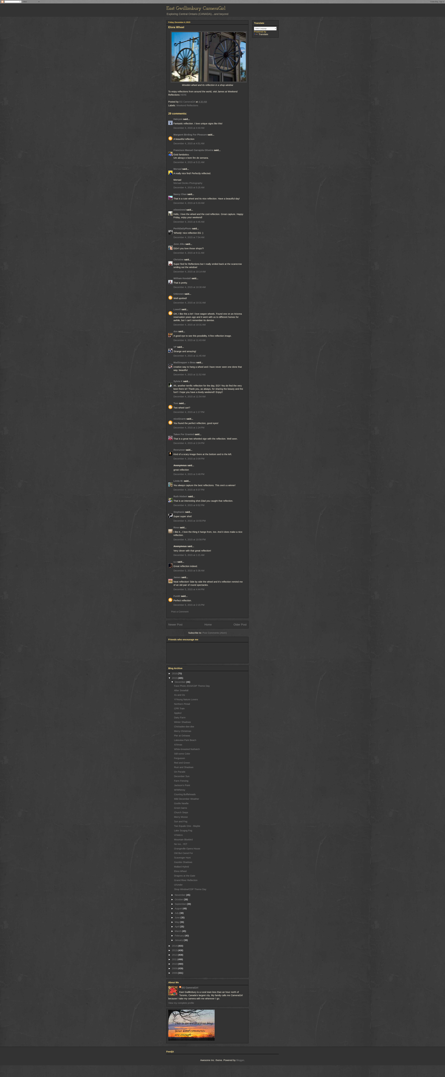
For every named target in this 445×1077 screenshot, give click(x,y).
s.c (175, 562)
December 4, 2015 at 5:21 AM (188, 162)
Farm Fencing (181, 781)
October (179, 899)
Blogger (240, 1060)
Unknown (178, 294)
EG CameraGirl (190, 987)
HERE (183, 95)
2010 (175, 964)
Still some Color (182, 753)
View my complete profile (181, 1003)
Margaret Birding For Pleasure (190, 134)
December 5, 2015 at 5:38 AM (188, 570)
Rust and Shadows (183, 767)
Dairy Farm (180, 717)
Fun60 (176, 596)
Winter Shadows (182, 722)
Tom (175, 403)
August (179, 908)
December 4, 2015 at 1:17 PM (188, 412)
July (177, 913)
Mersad (177, 169)
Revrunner (179, 450)
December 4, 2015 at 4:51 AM (188, 143)
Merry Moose (181, 817)
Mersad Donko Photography (187, 183)
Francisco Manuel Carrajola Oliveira (193, 150)
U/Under (178, 884)
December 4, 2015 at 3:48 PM (188, 474)
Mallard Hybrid (181, 866)
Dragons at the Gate (184, 875)
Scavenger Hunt (182, 857)
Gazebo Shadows (183, 862)
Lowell (177, 309)
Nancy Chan (180, 194)
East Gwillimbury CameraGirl (195, 8)
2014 (175, 946)
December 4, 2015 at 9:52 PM (188, 505)
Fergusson (179, 758)
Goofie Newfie (181, 803)
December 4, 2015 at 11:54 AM (189, 396)
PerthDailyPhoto (182, 228)
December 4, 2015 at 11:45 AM (189, 355)
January (179, 940)
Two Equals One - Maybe (187, 826)
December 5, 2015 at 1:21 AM (188, 555)
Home (208, 624)
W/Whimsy (179, 790)
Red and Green (182, 762)
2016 (175, 673)
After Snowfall (181, 690)
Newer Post (175, 624)
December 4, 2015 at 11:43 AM (189, 340)
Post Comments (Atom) (214, 633)
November (180, 895)
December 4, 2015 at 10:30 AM (189, 287)
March (178, 931)
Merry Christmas (182, 731)
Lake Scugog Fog (183, 830)
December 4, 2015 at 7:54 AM (188, 237)
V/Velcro (178, 835)
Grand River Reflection (185, 880)
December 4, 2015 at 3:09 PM (188, 458)
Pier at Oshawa (182, 735)
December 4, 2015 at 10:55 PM (189, 520)
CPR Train (179, 708)
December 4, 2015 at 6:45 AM (188, 222)
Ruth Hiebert (180, 496)
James (177, 577)
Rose (176, 527)
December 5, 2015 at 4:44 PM (188, 589)
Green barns (180, 808)
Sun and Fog (180, 821)
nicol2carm (179, 419)
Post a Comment (180, 611)
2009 (175, 968)
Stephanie (178, 512)
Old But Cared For (183, 853)
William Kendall (182, 278)
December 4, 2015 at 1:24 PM (188, 427)
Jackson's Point (182, 785)
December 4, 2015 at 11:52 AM (189, 374)
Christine (178, 259)
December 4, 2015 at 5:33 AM (188, 203)
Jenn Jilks (179, 244)
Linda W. (178, 481)
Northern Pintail (182, 704)
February (180, 935)
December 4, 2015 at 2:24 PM (188, 443)
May (177, 922)
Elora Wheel (180, 871)
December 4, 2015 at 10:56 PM (189, 539)
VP (174, 347)
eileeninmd (179, 209)
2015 (175, 678)
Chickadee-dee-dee (184, 726)
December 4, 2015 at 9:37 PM (188, 489)
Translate (263, 34)
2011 (175, 959)
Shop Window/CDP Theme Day (190, 889)
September (181, 904)
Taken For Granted (183, 434)
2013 (175, 950)
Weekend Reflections (187, 105)
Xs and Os (179, 695)
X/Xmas (178, 744)
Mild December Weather (186, 799)
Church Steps (181, 812)
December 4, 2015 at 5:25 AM (188, 187)
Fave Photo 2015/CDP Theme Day (192, 686)
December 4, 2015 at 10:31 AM (189, 302)
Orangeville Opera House (187, 848)
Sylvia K (178, 381)
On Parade (179, 771)
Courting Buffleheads (185, 794)
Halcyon (177, 119)
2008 (175, 973)
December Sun (181, 776)
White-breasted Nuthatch (187, 749)
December (180, 682)
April (177, 926)
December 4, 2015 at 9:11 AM (188, 253)
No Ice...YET (180, 844)
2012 (175, 955)
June (177, 917)
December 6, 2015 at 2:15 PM (188, 605)
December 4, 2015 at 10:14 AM (189, 271)
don (175, 331)
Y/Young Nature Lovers (186, 699)
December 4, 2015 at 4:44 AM (188, 128)
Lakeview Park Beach (185, 740)
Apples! (178, 713)
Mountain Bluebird (183, 839)
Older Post (240, 624)
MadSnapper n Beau (184, 362)
